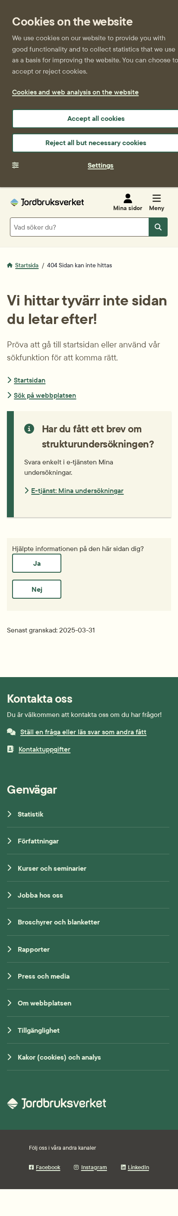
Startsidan (29, 380)
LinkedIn (138, 1167)
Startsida (26, 265)
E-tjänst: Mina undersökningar (77, 490)
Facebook (48, 1167)
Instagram (94, 1167)
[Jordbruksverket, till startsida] (47, 202)
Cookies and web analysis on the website (75, 92)
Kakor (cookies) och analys (59, 1057)
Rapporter (34, 949)
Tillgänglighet (39, 1030)
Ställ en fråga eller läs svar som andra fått (83, 731)
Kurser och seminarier (52, 868)
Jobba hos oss (40, 895)
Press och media (44, 976)
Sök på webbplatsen (45, 395)
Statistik (30, 814)
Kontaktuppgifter (44, 749)
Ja (37, 563)
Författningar (38, 841)
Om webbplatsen (44, 1003)
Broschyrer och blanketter (59, 922)
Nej (37, 589)
